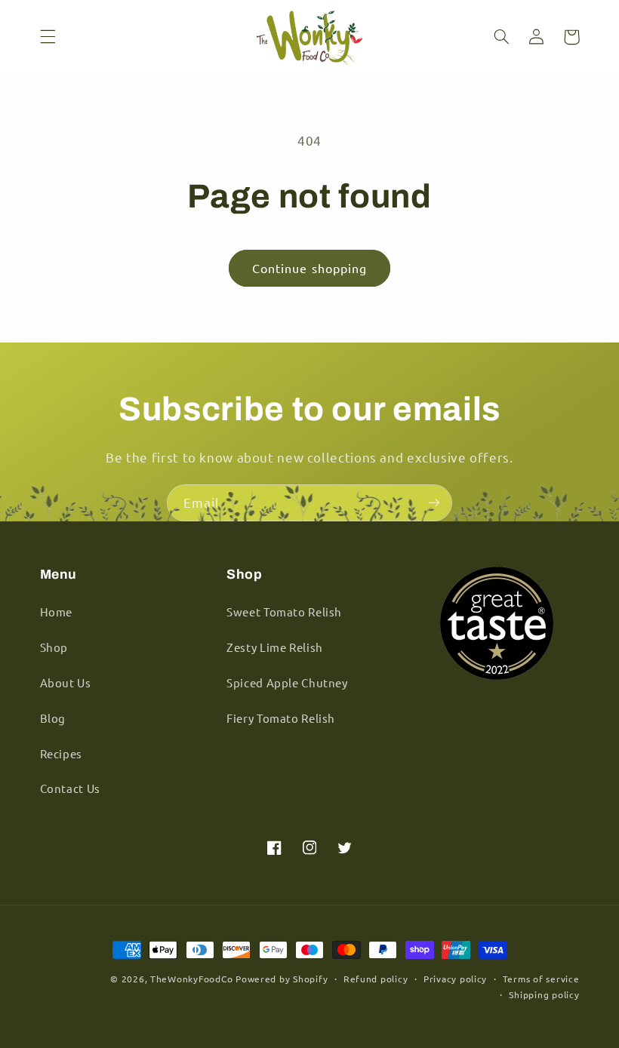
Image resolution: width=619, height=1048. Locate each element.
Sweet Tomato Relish (284, 611)
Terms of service (541, 979)
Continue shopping (309, 267)
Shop (54, 647)
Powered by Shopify (282, 979)
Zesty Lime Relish (274, 647)
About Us (65, 682)
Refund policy (375, 979)
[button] (47, 37)
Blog (53, 718)
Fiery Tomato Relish (280, 718)
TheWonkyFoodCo (191, 979)
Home (56, 611)
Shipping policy (544, 994)
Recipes (61, 753)
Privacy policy (455, 979)
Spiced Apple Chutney (287, 682)
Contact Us (70, 788)
